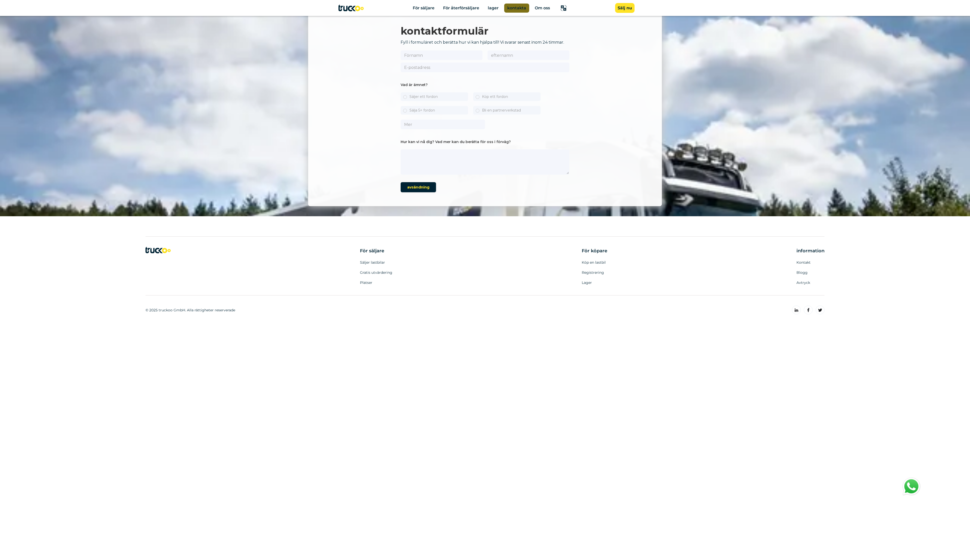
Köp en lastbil (594, 262)
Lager (587, 282)
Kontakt (803, 262)
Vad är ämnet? (414, 85)
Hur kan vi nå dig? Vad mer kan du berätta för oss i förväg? (456, 142)
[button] (563, 8)
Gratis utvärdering (376, 272)
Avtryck (803, 282)
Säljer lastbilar (372, 262)
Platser (366, 282)
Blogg (802, 272)
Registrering (593, 272)
